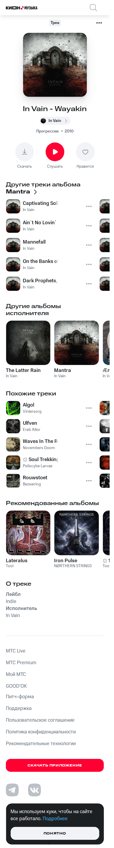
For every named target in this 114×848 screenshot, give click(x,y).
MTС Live (15, 651)
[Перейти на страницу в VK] (34, 790)
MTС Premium (21, 662)
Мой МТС (16, 674)
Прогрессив (47, 131)
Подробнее (55, 818)
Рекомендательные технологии (41, 743)
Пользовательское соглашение (40, 720)
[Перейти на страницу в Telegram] (12, 790)
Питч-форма (20, 696)
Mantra (62, 370)
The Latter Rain (23, 370)
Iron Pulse (65, 561)
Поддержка (19, 708)
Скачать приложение (54, 765)
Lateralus (16, 561)
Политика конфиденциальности (41, 731)
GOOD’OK (16, 686)
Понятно (55, 833)
